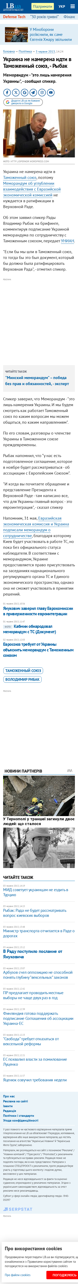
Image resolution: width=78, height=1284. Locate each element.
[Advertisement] (39, 321)
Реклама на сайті (15, 1101)
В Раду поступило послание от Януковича (32, 953)
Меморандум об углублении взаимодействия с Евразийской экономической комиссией (32, 189)
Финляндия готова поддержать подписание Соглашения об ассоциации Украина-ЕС (38, 1018)
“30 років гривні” (44, 16)
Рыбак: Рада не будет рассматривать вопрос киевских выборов (34, 913)
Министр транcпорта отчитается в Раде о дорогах (39, 933)
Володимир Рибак (22, 679)
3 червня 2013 (45, 51)
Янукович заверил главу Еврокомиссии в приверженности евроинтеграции (38, 611)
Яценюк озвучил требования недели (35, 1080)
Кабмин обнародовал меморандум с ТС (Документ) (29, 628)
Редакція (9, 1111)
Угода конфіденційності (20, 1120)
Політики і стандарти (18, 1115)
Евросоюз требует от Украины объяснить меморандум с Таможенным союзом (38, 649)
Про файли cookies (17, 1275)
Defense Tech (14, 16)
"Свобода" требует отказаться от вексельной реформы (31, 1041)
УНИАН (67, 241)
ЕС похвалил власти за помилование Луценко (35, 1062)
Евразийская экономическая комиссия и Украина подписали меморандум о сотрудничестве (36, 526)
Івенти (8, 1106)
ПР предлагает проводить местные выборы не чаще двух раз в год (33, 995)
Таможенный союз (19, 177)
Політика (25, 51)
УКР (62, 6)
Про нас (9, 1096)
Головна (9, 51)
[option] (39, 34)
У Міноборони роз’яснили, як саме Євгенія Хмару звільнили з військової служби (51, 37)
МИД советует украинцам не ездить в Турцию (35, 892)
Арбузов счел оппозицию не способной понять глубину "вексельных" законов (38, 975)
